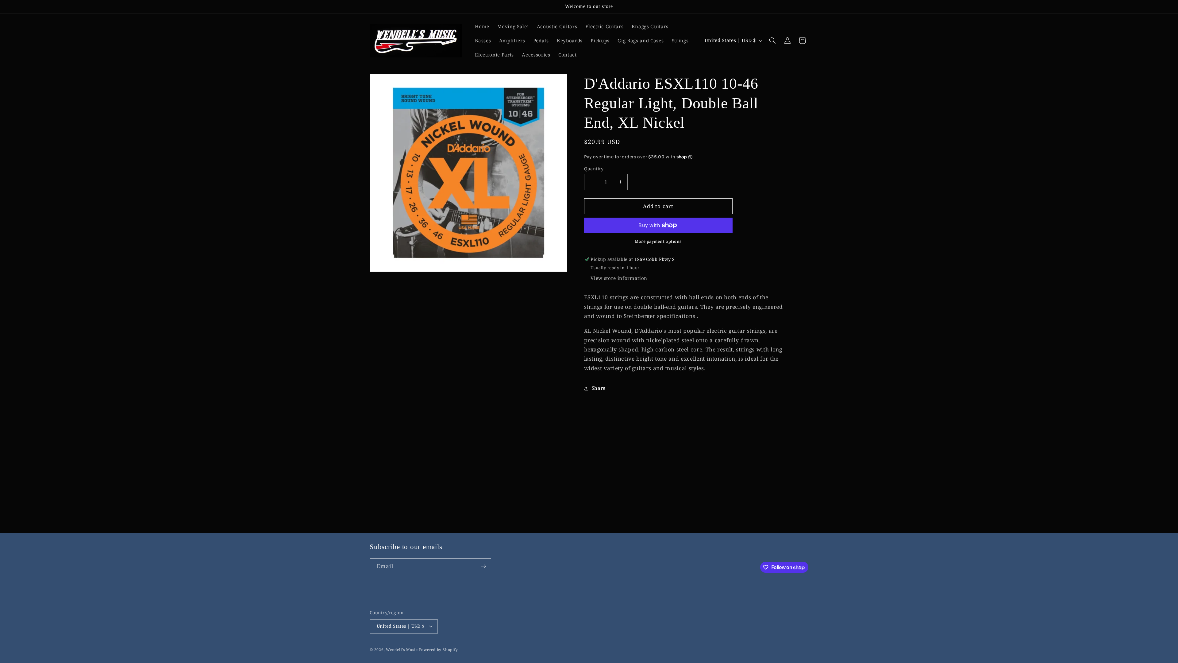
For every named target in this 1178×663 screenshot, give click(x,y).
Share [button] (599, 388)
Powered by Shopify (438, 649)
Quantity (594, 169)
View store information (619, 278)
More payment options (658, 241)
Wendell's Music (402, 649)
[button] (772, 40)
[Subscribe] (483, 566)
